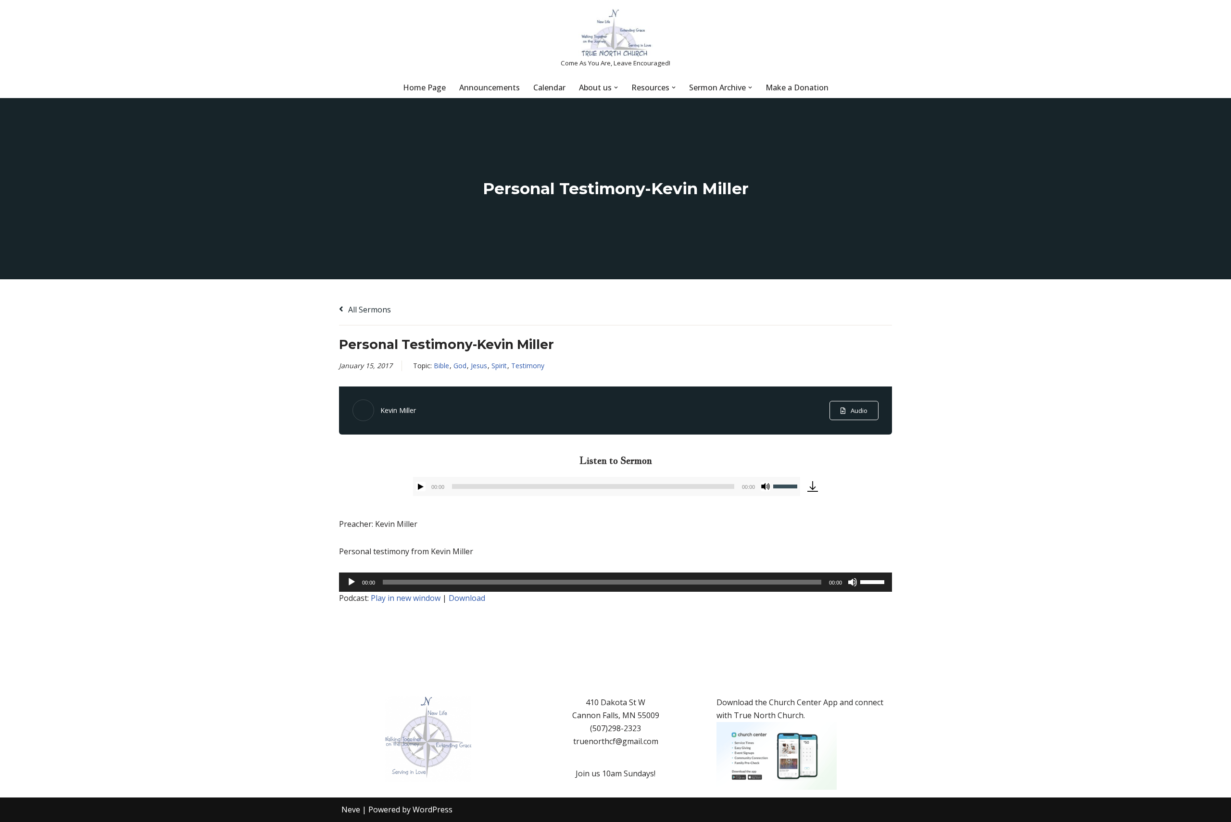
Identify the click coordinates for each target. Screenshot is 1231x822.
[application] (606, 486)
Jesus (479, 365)
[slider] (786, 485)
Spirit (499, 365)
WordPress (432, 809)
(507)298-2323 (615, 728)
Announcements (489, 87)
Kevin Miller (398, 410)
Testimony (527, 365)
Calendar (549, 87)
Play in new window (405, 598)
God (459, 365)
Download (467, 598)
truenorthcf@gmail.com (615, 741)
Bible (441, 365)
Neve (350, 809)
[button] (616, 87)
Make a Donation (797, 87)
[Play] (421, 486)
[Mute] (765, 486)
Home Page (424, 87)
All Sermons (368, 309)
